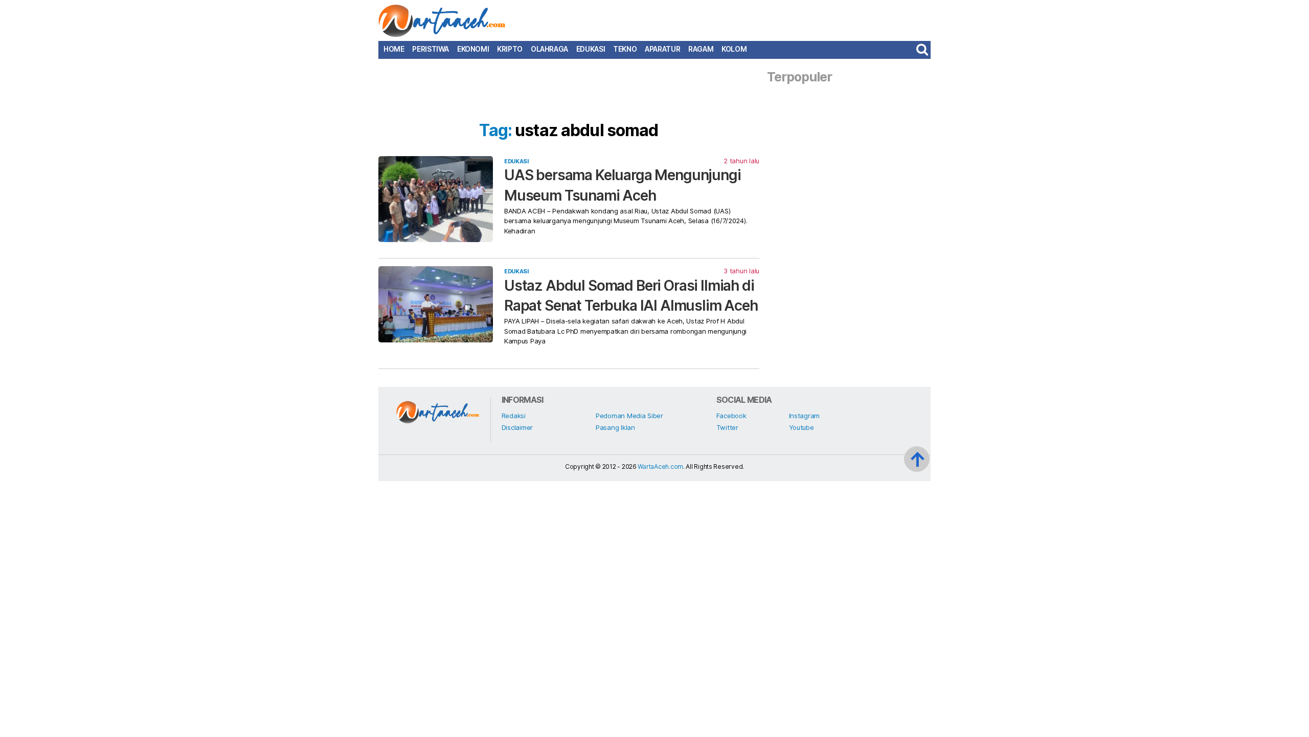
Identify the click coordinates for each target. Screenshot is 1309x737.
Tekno (625, 49)
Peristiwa (430, 49)
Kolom (734, 49)
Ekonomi (473, 49)
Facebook (731, 415)
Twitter (727, 427)
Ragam (700, 49)
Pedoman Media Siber (629, 415)
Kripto (510, 49)
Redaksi (514, 415)
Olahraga (549, 49)
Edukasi (590, 49)
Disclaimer (517, 427)
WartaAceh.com (660, 466)
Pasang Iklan (615, 427)
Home (393, 49)
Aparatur (662, 49)
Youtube (801, 427)
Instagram (804, 415)
